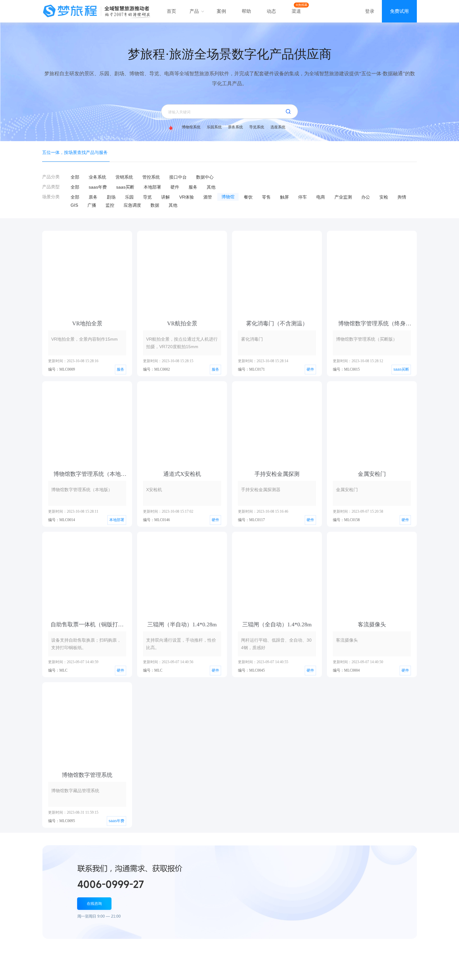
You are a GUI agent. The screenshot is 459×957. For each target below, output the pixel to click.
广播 (91, 205)
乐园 (129, 197)
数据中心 (205, 177)
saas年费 (98, 187)
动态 (271, 11)
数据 (155, 205)
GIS (74, 205)
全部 (75, 177)
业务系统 (97, 177)
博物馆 (227, 197)
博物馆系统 (191, 127)
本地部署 (152, 187)
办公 (365, 197)
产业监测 (343, 197)
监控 (110, 205)
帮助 (246, 11)
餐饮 (248, 197)
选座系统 (277, 127)
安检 (383, 197)
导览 (147, 197)
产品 (195, 11)
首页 (171, 11)
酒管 (207, 197)
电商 (320, 197)
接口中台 (178, 177)
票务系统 (235, 127)
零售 (266, 197)
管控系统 (151, 177)
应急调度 (132, 205)
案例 (221, 11)
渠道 (296, 11)
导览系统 (256, 127)
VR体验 (186, 197)
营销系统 (124, 177)
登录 (369, 11)
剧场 (111, 197)
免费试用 (399, 11)
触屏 (284, 197)
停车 (302, 197)
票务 (93, 197)
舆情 (401, 197)
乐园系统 (214, 127)
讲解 (165, 197)
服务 (193, 187)
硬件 (174, 187)
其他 (211, 187)
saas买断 (125, 187)
